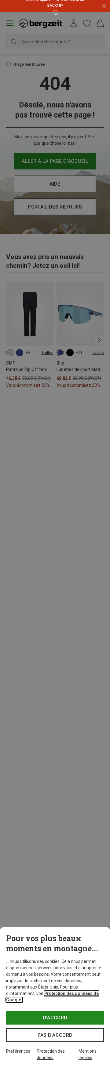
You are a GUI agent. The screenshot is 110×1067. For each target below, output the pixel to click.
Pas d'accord (55, 1035)
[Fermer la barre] (104, 6)
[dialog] (55, 997)
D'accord (55, 1018)
